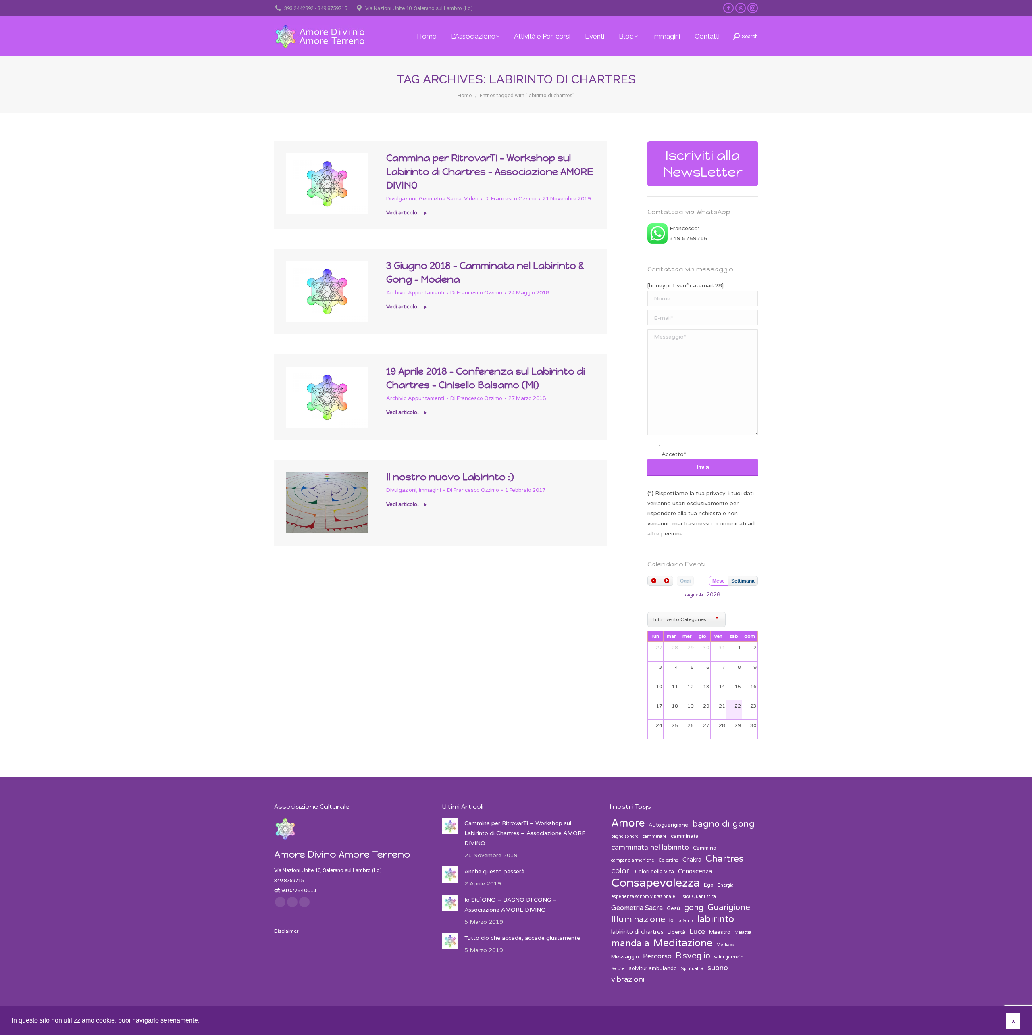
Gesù (673, 908)
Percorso (657, 956)
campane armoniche (632, 860)
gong (693, 907)
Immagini (430, 490)
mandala (630, 944)
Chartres (724, 859)
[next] (666, 581)
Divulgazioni (401, 199)
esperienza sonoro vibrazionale (643, 896)
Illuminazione (638, 919)
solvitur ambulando (653, 968)
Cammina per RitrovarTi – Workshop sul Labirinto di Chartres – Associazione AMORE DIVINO (489, 171)
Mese (718, 581)
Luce (697, 931)
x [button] (1013, 1020)
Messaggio (625, 957)
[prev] (653, 581)
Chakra (691, 859)
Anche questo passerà (494, 871)
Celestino (668, 860)
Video (471, 199)
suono (717, 968)
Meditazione (682, 943)
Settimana (743, 581)
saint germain (728, 957)
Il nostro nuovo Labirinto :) (450, 477)
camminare (655, 836)
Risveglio (693, 956)
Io (671, 920)
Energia (726, 885)
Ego (709, 885)
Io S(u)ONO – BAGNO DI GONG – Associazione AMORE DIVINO (510, 904)
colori (621, 870)
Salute (618, 968)
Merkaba (725, 945)
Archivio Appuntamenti (415, 292)
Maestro (719, 932)
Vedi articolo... (403, 213)
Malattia (742, 932)
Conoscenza (695, 871)
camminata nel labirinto (650, 847)
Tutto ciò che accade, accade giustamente (522, 938)
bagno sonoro (625, 836)
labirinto (715, 919)
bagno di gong (723, 824)
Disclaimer (286, 931)
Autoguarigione (668, 825)
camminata (685, 836)
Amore (628, 823)
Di (511, 199)
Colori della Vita (654, 871)
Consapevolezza (655, 883)
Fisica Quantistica (697, 896)
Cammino (704, 848)
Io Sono (685, 920)
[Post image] (450, 826)
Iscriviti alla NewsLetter (703, 163)
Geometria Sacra (440, 199)
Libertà (676, 932)
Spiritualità (692, 968)
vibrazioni (628, 979)
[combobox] (686, 619)
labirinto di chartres (637, 931)
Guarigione (728, 907)
